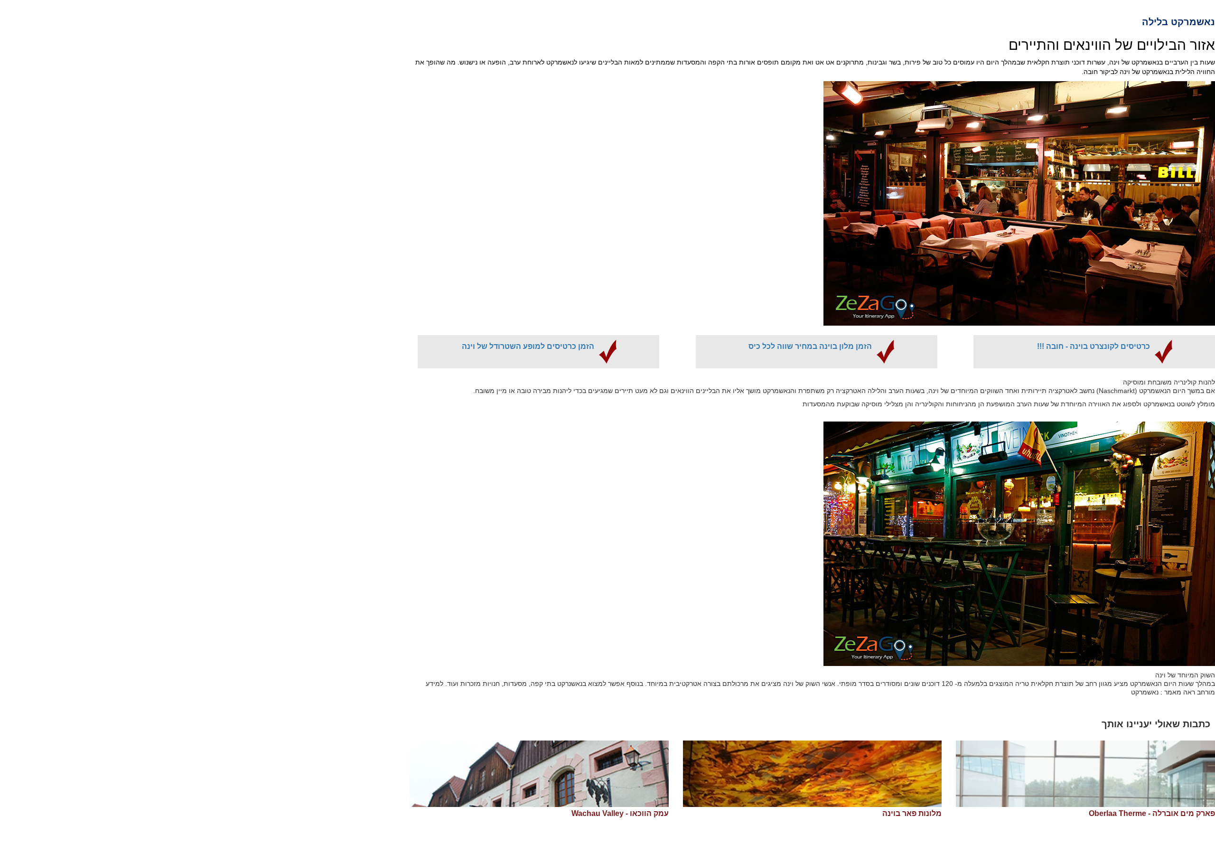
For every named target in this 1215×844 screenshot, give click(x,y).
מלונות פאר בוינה (912, 813)
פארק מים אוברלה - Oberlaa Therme (1152, 813)
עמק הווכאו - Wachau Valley (620, 813)
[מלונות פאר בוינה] (812, 774)
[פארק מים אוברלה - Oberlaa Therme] (1085, 774)
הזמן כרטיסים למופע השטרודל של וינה (528, 346)
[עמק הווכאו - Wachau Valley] (539, 774)
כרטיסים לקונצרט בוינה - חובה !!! (1093, 346)
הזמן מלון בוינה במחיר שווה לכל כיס (810, 346)
